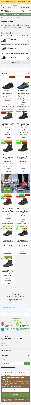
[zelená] (9, 214)
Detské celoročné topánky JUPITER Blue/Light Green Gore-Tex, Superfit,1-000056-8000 (23, 210)
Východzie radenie (22, 69)
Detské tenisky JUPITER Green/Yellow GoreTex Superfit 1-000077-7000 (23, 92)
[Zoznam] (29, 73)
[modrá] (9, 96)
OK (27, 363)
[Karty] (26, 73)
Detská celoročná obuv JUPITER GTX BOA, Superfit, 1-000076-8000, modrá (7, 272)
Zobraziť (15, 5)
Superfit (10, 17)
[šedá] (7, 130)
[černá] (12, 96)
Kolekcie (5, 17)
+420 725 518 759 (6, 7)
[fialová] (7, 214)
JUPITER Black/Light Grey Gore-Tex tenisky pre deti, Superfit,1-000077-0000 (23, 242)
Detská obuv (4, 14)
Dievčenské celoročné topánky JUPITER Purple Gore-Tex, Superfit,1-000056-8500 (8, 210)
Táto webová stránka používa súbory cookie (11, 386)
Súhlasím (15, 395)
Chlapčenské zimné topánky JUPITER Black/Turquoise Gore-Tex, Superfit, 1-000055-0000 (23, 125)
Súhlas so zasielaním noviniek (8, 367)
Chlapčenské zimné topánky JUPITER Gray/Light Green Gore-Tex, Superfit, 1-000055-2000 (8, 125)
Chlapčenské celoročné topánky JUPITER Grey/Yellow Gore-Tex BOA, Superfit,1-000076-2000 (23, 156)
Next (29, 309)
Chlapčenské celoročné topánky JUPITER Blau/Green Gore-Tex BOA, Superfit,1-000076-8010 (7, 156)
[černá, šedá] (4, 96)
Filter (8, 69)
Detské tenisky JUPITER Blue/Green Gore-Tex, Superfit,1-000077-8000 (8, 242)
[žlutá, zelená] (7, 96)
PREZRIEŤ (7, 189)
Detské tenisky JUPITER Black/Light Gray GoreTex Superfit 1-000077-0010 (8, 92)
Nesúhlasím (15, 390)
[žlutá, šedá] (8, 161)
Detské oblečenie (14, 14)
